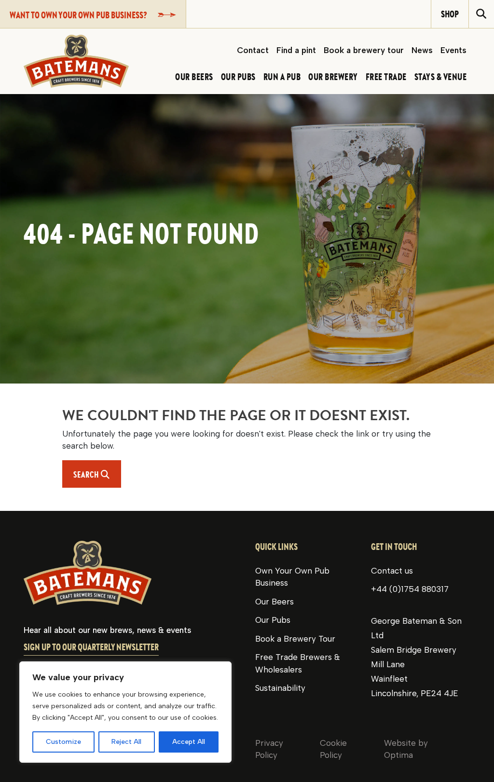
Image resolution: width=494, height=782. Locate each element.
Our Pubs (272, 620)
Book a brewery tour (364, 50)
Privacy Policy (269, 749)
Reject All (126, 742)
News (422, 50)
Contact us (392, 571)
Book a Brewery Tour (295, 639)
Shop (450, 13)
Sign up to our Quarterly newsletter (91, 647)
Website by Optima (406, 749)
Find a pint (296, 50)
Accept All (188, 742)
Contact (253, 50)
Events (453, 50)
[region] (125, 712)
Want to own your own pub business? (78, 14)
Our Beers (274, 601)
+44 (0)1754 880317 (410, 589)
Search (97, 474)
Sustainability (280, 688)
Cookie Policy (333, 749)
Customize (63, 742)
